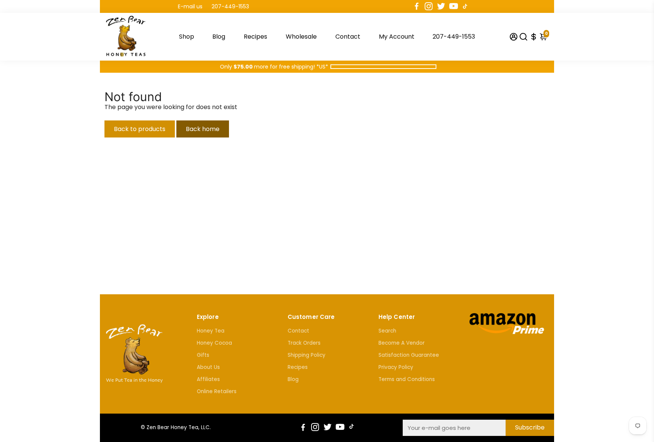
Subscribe (530, 427)
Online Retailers (217, 391)
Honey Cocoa (214, 343)
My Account (396, 36)
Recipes (255, 36)
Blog (218, 36)
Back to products (139, 129)
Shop (186, 36)
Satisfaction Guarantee (408, 355)
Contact (347, 36)
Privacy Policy (395, 367)
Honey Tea (210, 330)
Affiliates (208, 379)
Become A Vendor (401, 343)
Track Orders (304, 343)
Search (387, 330)
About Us (208, 367)
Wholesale (301, 36)
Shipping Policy (306, 355)
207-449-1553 (230, 6)
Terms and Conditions (406, 379)
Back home (203, 129)
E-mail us (190, 6)
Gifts (203, 355)
